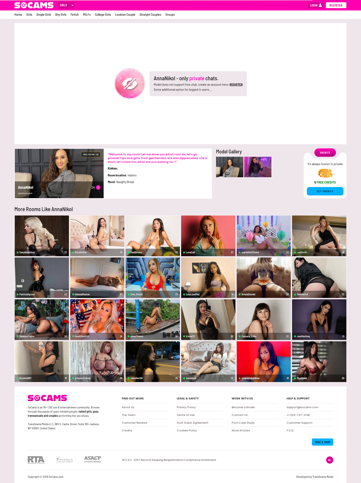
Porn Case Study (243, 423)
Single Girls (43, 14)
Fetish (75, 14)
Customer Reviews (134, 423)
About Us (128, 407)
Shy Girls (60, 14)
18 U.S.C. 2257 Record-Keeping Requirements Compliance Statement (169, 460)
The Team (128, 415)
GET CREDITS (325, 191)
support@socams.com (302, 407)
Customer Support (300, 423)
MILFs (87, 14)
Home (18, 14)
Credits (127, 430)
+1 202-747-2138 (298, 415)
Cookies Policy (187, 430)
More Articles (241, 430)
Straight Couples (150, 14)
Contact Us (240, 415)
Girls (29, 14)
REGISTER (236, 84)
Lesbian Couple (125, 14)
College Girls (103, 14)
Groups (170, 14)
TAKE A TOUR (322, 442)
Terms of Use (186, 415)
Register (336, 5)
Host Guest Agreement (192, 423)
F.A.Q (290, 430)
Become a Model (243, 407)
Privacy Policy (186, 407)
